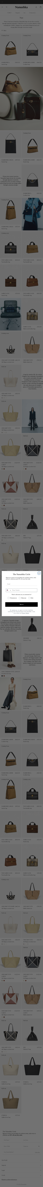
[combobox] (8, 590)
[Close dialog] (39, 573)
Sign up (22, 604)
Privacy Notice (25, 613)
